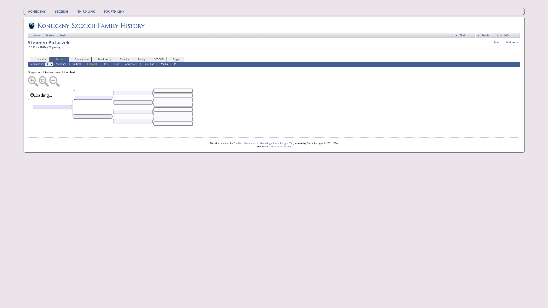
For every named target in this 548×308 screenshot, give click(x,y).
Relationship (105, 59)
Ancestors (61, 59)
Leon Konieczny (282, 146)
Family (141, 59)
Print (497, 42)
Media (485, 35)
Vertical (77, 63)
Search (50, 35)
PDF (176, 63)
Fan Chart (149, 63)
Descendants (82, 59)
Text (116, 63)
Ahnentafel (131, 63)
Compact (92, 63)
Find (462, 35)
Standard (61, 63)
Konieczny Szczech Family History (91, 25)
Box (105, 63)
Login (63, 35)
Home (36, 35)
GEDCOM (159, 59)
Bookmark (512, 42)
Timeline (125, 59)
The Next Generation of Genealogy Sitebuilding (260, 143)
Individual (41, 59)
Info (506, 35)
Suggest (177, 59)
